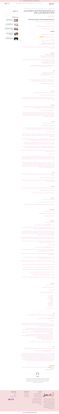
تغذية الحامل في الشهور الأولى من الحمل (47, 40)
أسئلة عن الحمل (51, 15)
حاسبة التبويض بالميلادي (38, 395)
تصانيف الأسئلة (26, 395)
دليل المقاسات (26, 393)
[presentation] (16, 20)
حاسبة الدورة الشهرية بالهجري (37, 399)
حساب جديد (52, 369)
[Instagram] (5, 3)
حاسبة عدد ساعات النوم (38, 396)
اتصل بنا (14, 395)
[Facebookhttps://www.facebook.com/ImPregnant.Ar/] (9, 3)
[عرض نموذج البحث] (16, 3)
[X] (7, 3)
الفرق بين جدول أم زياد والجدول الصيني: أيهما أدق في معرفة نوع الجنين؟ (9, 29)
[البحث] (6, 14)
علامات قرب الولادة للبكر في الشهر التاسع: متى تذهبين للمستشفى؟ (9, 34)
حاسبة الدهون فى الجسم (38, 398)
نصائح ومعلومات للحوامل (30, 3)
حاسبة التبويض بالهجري (38, 393)
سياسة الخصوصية (13, 396)
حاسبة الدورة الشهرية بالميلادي (37, 401)
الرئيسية (40, 3)
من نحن (36, 3)
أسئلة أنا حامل (26, 396)
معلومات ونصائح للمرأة (21, 3)
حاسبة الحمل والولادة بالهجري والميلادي (37, 403)
